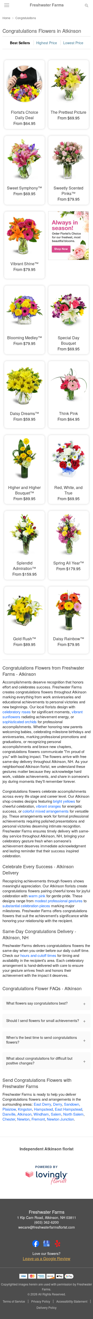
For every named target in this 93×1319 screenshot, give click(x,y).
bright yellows (64, 801)
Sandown (71, 1104)
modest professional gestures (59, 900)
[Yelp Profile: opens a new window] (57, 1243)
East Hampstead (68, 1109)
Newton (23, 1119)
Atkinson (24, 1114)
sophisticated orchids (19, 721)
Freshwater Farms (47, 5)
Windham (41, 1114)
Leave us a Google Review (46, 1258)
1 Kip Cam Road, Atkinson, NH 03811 (46, 1217)
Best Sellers (20, 42)
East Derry (42, 1104)
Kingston (25, 1109)
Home (6, 18)
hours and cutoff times (38, 955)
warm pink (37, 895)
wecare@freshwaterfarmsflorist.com (46, 1227)
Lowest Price (73, 42)
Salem (56, 1114)
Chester (8, 1119)
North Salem (73, 1114)
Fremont (38, 1119)
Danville (8, 1114)
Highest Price (46, 42)
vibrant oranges (48, 806)
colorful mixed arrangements (46, 811)
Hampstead (43, 1109)
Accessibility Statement (71, 1301)
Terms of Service (14, 1301)
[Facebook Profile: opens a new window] (35, 1243)
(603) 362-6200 (46, 1222)
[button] (82, 1308)
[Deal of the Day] (68, 241)
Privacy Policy (40, 1301)
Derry (57, 1104)
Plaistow (9, 1109)
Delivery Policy (46, 1307)
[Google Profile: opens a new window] (46, 1243)
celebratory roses (16, 711)
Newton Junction (60, 1119)
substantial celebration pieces (26, 905)
